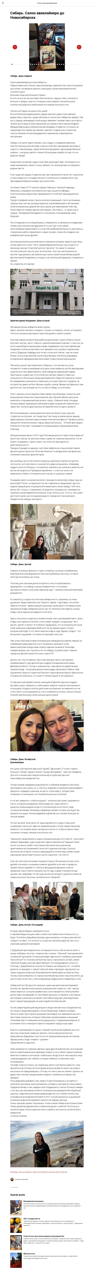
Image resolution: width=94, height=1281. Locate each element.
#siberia (45, 1172)
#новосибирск (26, 1172)
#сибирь (14, 1172)
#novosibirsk (61, 1172)
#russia (52, 1172)
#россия (37, 1172)
